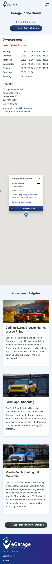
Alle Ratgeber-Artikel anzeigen (28, 524)
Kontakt (6, 560)
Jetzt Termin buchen (28, 28)
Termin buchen (28, 209)
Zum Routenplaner (23, 202)
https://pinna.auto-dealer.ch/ (17, 111)
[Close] (39, 178)
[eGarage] (10, 4)
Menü (47, 6)
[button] (26, 215)
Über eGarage (9, 556)
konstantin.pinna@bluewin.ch (17, 108)
